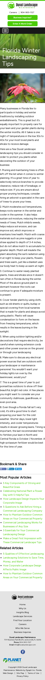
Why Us (22, 608)
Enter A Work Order (22, 23)
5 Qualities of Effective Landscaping (23, 553)
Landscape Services (22, 616)
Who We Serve (22, 628)
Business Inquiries (22, 632)
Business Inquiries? (22, 17)
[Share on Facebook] (3, 470)
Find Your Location (22, 620)
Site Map (20, 673)
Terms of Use (33, 673)
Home (22, 604)
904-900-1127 (27, 12)
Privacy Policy (22, 676)
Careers (13, 12)
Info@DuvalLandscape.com (25, 645)
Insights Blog (22, 612)
